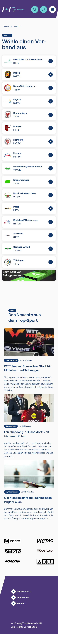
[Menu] (52, 9)
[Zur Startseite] (13, 9)
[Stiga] (12, 551)
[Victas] (45, 541)
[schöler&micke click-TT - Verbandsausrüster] (29, 275)
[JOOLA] (45, 561)
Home (6, 26)
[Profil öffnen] (43, 9)
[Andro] (12, 541)
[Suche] (34, 9)
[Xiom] (45, 551)
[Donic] (12, 561)
